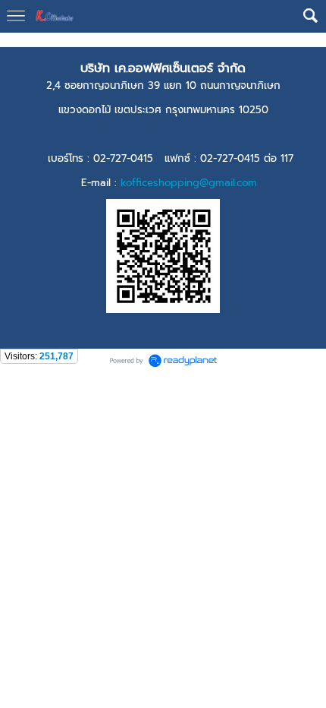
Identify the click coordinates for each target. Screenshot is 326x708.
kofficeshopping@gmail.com (189, 183)
